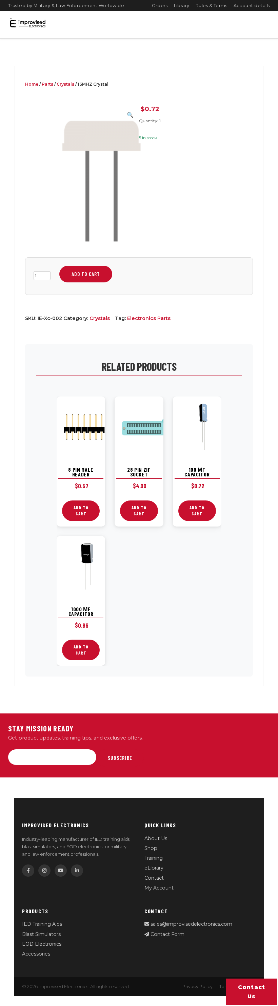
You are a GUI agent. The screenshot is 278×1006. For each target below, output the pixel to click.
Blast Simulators (41, 934)
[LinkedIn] (77, 870)
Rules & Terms (211, 5)
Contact (154, 878)
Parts (47, 84)
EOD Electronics (41, 944)
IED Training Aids (42, 924)
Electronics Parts (149, 318)
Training (153, 858)
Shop (150, 848)
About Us (155, 838)
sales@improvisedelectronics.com (190, 924)
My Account (159, 888)
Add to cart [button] (81, 510)
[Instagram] (44, 870)
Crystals (65, 84)
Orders (160, 5)
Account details (252, 5)
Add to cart (86, 274)
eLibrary (153, 868)
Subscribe (120, 758)
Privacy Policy (197, 986)
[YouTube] (61, 870)
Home (31, 84)
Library (182, 5)
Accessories (36, 954)
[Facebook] (28, 870)
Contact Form (166, 934)
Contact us (251, 992)
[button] (130, 115)
